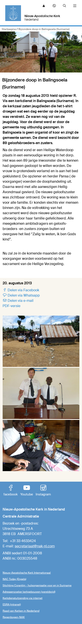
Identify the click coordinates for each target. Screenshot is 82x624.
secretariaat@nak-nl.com (35, 546)
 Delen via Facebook (21, 290)
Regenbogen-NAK (14, 617)
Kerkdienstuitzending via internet (22, 598)
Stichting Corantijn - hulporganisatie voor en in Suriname (37, 585)
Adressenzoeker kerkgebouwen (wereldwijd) (29, 592)
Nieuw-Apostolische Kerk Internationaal (27, 573)
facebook (10, 491)
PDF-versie (11, 306)
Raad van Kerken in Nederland (21, 611)
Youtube (26, 491)
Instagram (43, 491)
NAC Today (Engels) (14, 579)
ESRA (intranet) (12, 604)
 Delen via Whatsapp (21, 295)
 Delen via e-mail (18, 300)
